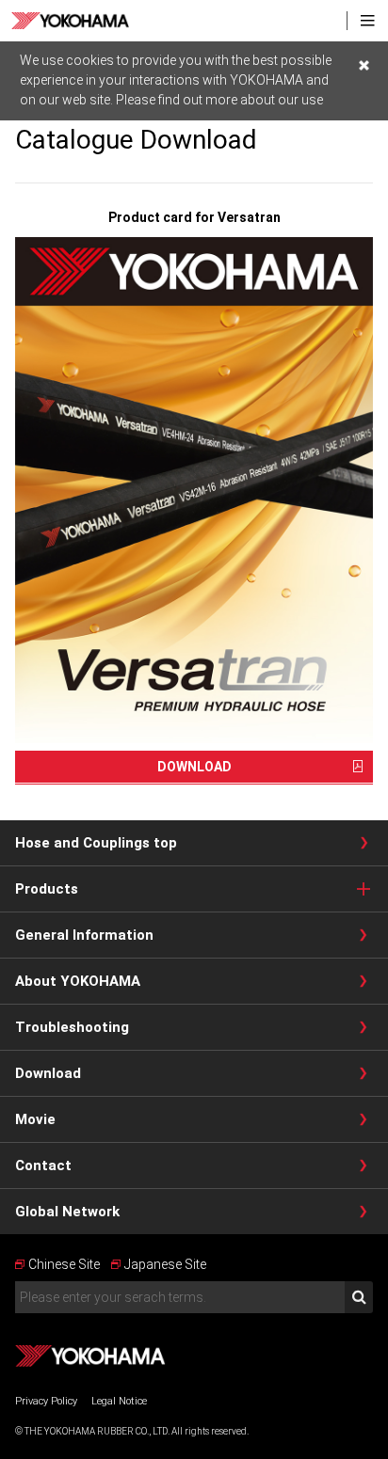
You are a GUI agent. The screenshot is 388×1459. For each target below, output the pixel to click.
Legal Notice (119, 1401)
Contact (43, 1165)
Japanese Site (165, 1264)
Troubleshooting (72, 1027)
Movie (35, 1119)
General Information (84, 935)
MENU (367, 20)
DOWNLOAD (194, 766)
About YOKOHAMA (77, 981)
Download (48, 1073)
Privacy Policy (46, 1401)
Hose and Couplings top (96, 842)
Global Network (67, 1211)
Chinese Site (64, 1264)
